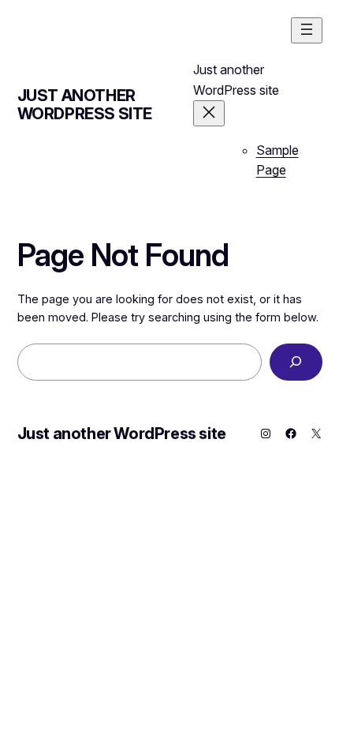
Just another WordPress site (84, 104)
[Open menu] (306, 30)
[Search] (296, 362)
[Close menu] (209, 113)
